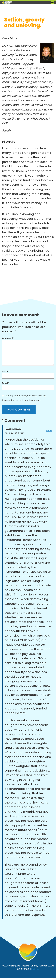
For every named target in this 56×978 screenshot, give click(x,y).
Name (6, 371)
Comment (8, 338)
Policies (35, 969)
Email (5, 383)
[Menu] (52, 2)
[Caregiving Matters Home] (15, 2)
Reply (49, 430)
